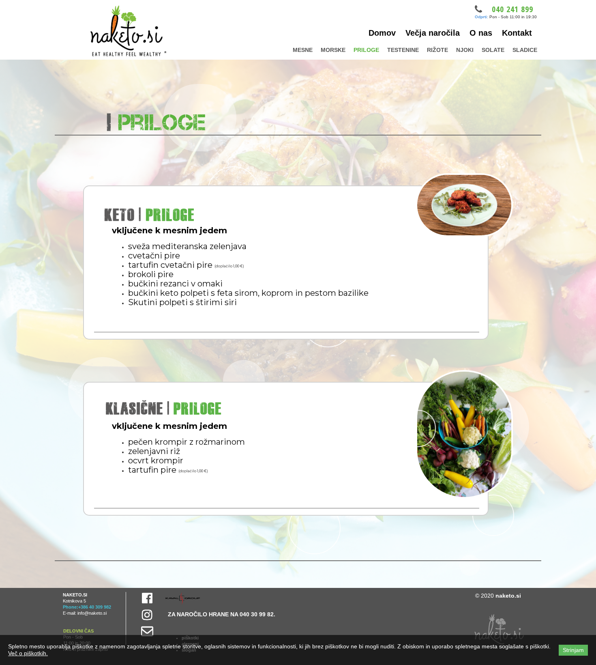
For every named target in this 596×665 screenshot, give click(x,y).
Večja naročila (432, 32)
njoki (465, 50)
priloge (366, 50)
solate (493, 50)
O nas (481, 32)
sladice (524, 50)
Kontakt (517, 32)
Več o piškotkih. (28, 653)
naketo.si (508, 595)
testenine (403, 50)
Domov (382, 32)
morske (333, 50)
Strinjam (573, 650)
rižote (437, 50)
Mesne (303, 50)
